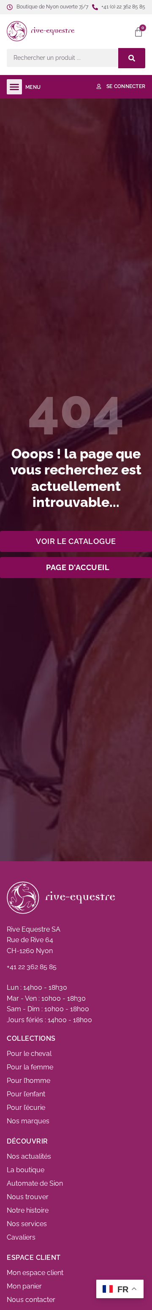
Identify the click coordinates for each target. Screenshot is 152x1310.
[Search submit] (131, 58)
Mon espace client (35, 1273)
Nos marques (28, 1121)
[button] (110, 31)
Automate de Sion (35, 1183)
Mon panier (24, 1286)
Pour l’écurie (26, 1108)
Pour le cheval (29, 1054)
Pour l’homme (28, 1081)
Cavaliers (21, 1237)
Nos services (27, 1224)
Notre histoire (28, 1210)
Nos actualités (29, 1156)
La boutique (25, 1170)
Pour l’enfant (26, 1094)
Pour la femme (30, 1067)
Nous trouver (28, 1197)
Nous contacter (31, 1300)
